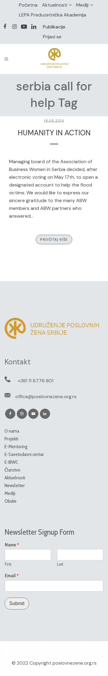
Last (60, 564)
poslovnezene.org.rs (74, 663)
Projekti (11, 439)
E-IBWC (11, 462)
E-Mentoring (15, 446)
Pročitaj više (54, 239)
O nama (11, 431)
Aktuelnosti (54, 5)
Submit (16, 603)
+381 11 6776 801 (35, 381)
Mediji (82, 5)
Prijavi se (52, 37)
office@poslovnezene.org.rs (45, 396)
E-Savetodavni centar (24, 454)
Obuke (10, 501)
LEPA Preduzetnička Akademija (52, 15)
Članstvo (12, 470)
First (8, 564)
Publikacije (54, 27)
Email (12, 576)
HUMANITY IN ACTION (54, 132)
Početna (28, 5)
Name (12, 545)
